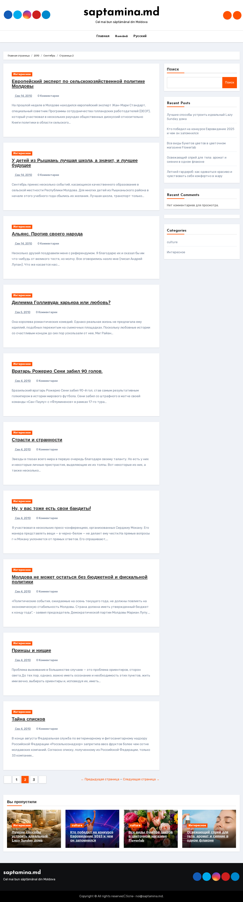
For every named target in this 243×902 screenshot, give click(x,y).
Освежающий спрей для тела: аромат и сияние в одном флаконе (207, 836)
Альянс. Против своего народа (47, 234)
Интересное (22, 74)
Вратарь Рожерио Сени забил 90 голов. (57, 371)
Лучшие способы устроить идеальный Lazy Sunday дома (30, 836)
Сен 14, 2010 (23, 96)
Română (121, 36)
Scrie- (130, 896)
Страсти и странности (37, 440)
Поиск (173, 69)
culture (172, 242)
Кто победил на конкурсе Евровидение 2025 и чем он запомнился (91, 836)
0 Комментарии (48, 96)
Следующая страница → (141, 779)
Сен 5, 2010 (22, 312)
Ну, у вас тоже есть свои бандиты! (51, 509)
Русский (140, 36)
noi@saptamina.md (149, 896)
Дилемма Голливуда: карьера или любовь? (61, 303)
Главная (103, 36)
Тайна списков (28, 719)
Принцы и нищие (31, 651)
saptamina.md (122, 12)
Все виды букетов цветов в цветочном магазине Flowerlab (151, 836)
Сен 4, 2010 (22, 381)
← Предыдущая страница (100, 779)
